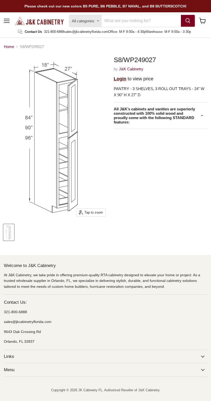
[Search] (188, 21)
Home (9, 46)
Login (120, 78)
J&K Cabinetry (131, 69)
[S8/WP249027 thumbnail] (8, 232)
